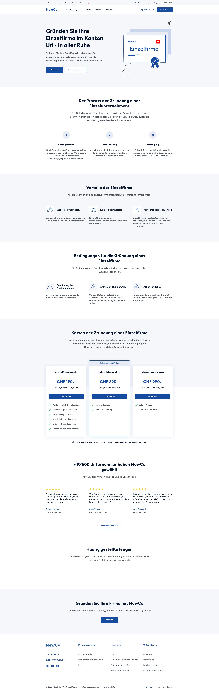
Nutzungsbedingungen (90, 687)
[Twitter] (52, 666)
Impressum (148, 659)
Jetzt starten (165, 10)
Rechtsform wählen (120, 670)
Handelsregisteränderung (90, 659)
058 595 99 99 (149, 10)
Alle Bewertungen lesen (109, 525)
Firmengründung (86, 654)
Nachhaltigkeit (150, 665)
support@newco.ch (55, 659)
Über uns (98, 10)
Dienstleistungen (72, 10)
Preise (88, 10)
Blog (113, 654)
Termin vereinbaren (75, 70)
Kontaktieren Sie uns (153, 670)
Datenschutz (109, 687)
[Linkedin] (47, 666)
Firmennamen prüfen (121, 665)
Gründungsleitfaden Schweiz (124, 659)
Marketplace (110, 10)
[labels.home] (51, 10)
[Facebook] (57, 666)
